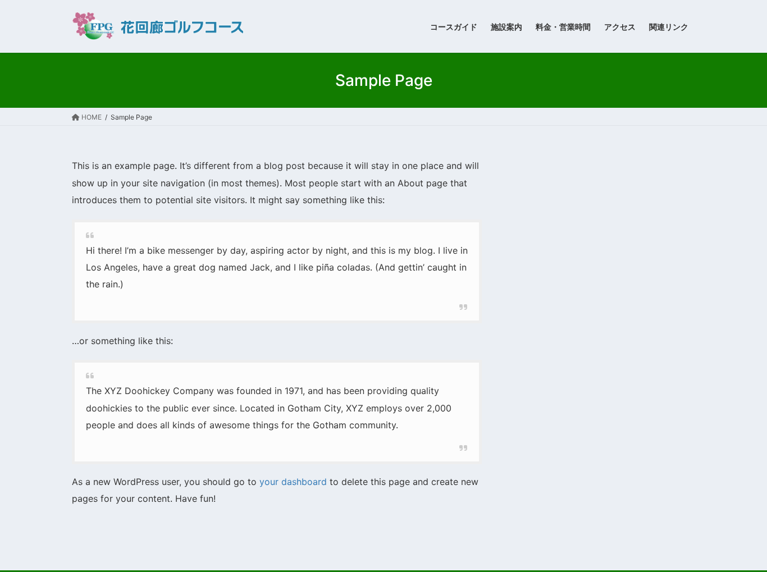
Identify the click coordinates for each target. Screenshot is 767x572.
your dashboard (293, 481)
